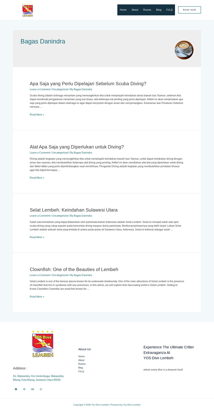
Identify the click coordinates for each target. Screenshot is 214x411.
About (135, 9)
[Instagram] (24, 389)
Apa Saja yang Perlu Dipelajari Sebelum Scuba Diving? (88, 83)
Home (123, 9)
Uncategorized (60, 89)
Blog (158, 9)
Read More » (37, 114)
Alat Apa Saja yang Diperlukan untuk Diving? (77, 146)
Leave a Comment (40, 89)
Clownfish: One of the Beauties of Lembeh (74, 269)
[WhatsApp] (41, 389)
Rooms (147, 9)
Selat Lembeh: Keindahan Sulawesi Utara (74, 209)
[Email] (33, 389)
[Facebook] (16, 389)
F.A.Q (169, 9)
